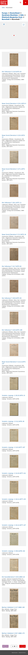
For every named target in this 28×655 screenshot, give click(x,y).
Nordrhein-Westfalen (10, 15)
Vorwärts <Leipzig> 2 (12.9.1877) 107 (13, 447)
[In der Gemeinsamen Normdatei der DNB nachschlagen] (21, 19)
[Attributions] (4, 24)
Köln (22, 15)
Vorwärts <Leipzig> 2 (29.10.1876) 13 (13, 395)
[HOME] (3, 2)
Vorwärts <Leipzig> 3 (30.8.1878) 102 (13, 551)
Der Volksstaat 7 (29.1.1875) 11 (11, 202)
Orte (3, 7)
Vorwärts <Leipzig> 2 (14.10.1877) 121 (14, 473)
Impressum (15, 652)
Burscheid (5, 19)
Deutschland (15, 13)
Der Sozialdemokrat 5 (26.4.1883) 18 (13, 577)
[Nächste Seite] (20, 646)
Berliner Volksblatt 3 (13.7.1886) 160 (13, 607)
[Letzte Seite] (24, 646)
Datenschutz (22, 652)
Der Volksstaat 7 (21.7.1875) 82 (11, 266)
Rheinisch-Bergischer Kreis (12, 17)
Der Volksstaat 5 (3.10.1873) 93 (11, 71)
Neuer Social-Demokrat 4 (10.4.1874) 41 (13, 136)
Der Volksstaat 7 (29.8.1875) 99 (11, 298)
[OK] (20, 2)
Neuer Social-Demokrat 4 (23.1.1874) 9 (14, 103)
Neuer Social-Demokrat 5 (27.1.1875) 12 (13, 170)
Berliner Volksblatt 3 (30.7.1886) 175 (13, 633)
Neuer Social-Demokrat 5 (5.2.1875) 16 (14, 234)
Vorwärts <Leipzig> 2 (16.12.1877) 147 (14, 525)
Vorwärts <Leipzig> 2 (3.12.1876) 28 (13, 421)
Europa (4, 13)
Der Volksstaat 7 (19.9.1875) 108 (12, 330)
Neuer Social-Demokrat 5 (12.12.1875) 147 (14, 362)
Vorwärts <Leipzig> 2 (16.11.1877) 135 (14, 499)
